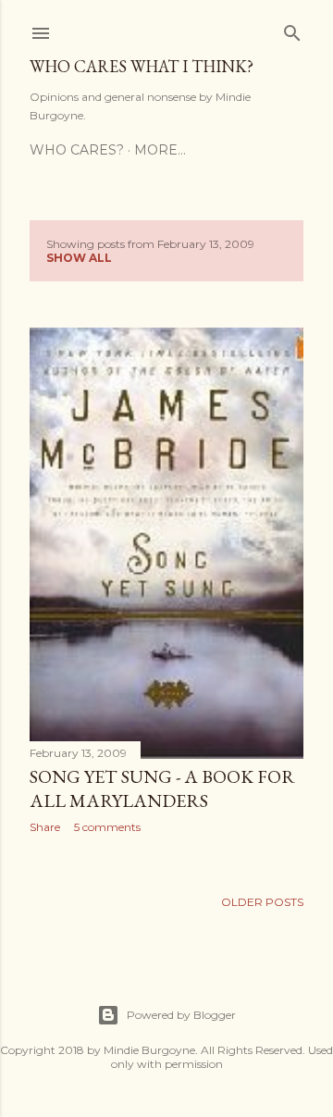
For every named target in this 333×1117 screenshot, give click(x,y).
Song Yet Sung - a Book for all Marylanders (162, 788)
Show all (79, 258)
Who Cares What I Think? (141, 66)
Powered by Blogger (181, 1015)
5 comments (107, 827)
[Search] (292, 29)
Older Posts (262, 902)
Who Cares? (77, 150)
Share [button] (45, 827)
